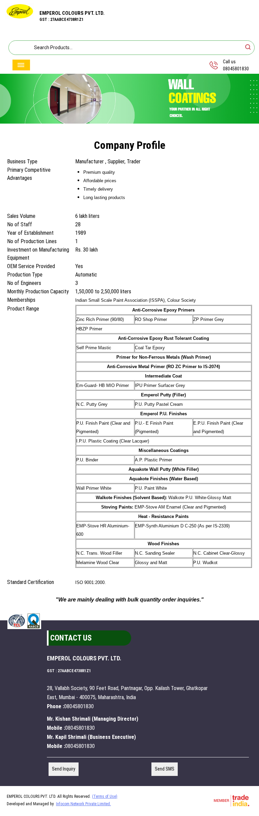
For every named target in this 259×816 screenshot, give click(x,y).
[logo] (19, 17)
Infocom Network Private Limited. (83, 804)
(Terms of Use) (104, 796)
